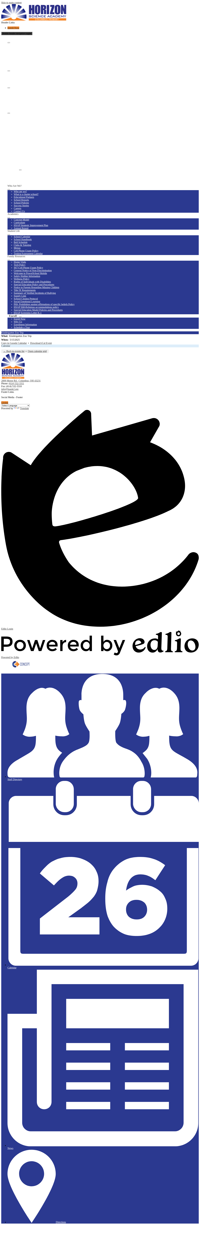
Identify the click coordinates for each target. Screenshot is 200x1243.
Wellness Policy (21, 132)
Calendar (5, 346)
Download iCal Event (41, 343)
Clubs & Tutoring (22, 98)
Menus (17, 101)
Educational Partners (24, 50)
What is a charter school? (26, 47)
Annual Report (21, 81)
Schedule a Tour (22, 180)
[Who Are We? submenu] (9, 42)
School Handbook (23, 92)
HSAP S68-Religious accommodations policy (36, 160)
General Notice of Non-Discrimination (33, 123)
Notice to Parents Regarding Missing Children (36, 140)
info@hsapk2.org (9, 389)
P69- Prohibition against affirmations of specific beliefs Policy (44, 157)
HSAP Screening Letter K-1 (28, 166)
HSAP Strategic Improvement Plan (31, 78)
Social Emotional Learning (27, 154)
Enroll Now (13, 27)
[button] (9, 189)
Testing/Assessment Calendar (28, 106)
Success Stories (21, 58)
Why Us (18, 175)
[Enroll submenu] (20, 169)
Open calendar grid (37, 351)
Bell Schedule (21, 95)
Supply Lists (20, 149)
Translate (24, 408)
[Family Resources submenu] (9, 113)
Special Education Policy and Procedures (34, 137)
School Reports (21, 53)
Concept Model (21, 72)
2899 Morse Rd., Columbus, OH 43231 (21, 380)
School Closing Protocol (26, 151)
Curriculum (19, 75)
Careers (17, 61)
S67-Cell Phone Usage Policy (28, 120)
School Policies (21, 56)
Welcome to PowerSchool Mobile (30, 126)
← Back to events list (13, 351)
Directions (61, 1222)
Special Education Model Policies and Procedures (38, 163)
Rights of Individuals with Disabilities (32, 135)
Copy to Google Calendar (14, 343)
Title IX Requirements (25, 143)
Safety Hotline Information (27, 129)
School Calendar (22, 89)
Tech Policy (19, 118)
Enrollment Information (25, 177)
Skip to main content (11, 2)
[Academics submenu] (9, 70)
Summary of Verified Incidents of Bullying (35, 146)
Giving (4, 402)
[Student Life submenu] (9, 87)
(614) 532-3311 (16, 383)
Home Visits (20, 115)
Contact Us (19, 64)
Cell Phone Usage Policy (26, 104)
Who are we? (20, 44)
